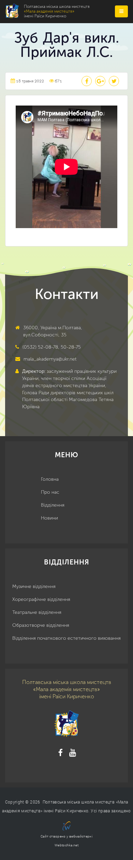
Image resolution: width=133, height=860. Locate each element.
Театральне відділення (36, 612)
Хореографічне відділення (41, 599)
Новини (49, 518)
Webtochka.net (66, 845)
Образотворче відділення (40, 625)
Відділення (52, 505)
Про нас (50, 492)
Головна (50, 479)
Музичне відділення (34, 586)
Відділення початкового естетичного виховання (66, 638)
